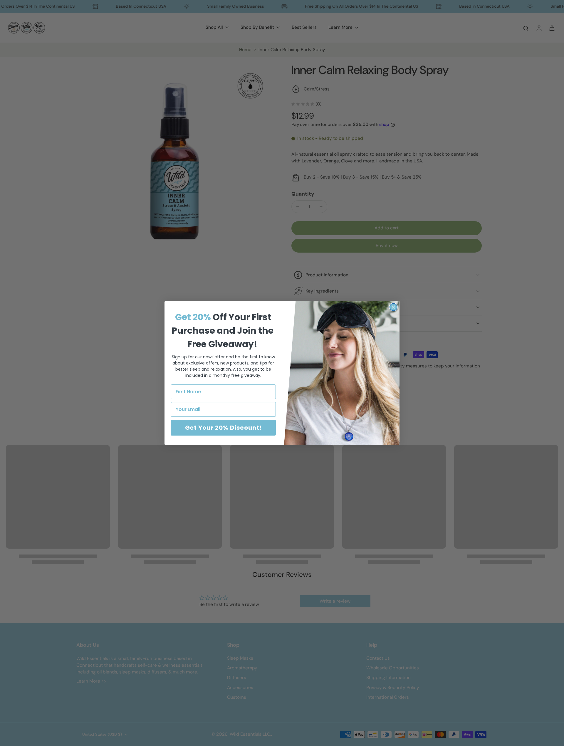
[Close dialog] (393, 307)
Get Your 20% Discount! (223, 428)
